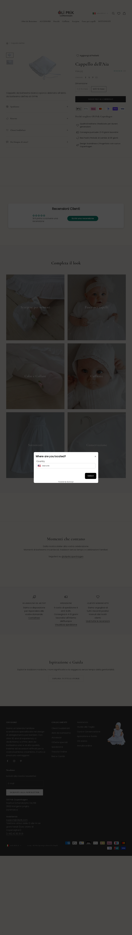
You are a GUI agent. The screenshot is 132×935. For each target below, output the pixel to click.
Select (91, 475)
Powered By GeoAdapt (65, 482)
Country (40, 461)
